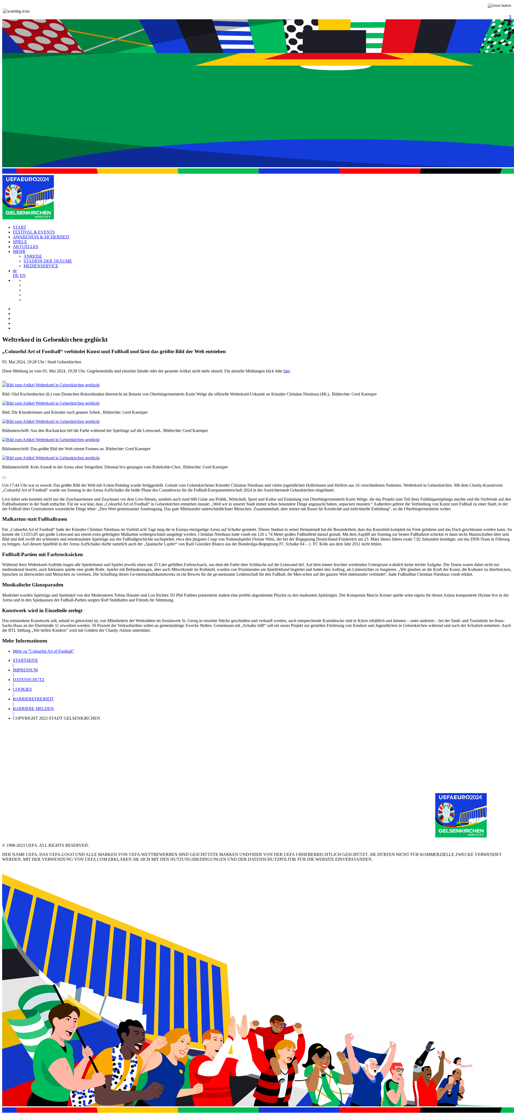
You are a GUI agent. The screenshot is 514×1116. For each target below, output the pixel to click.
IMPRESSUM (25, 670)
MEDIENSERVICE (41, 266)
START (19, 227)
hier (287, 371)
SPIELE (20, 241)
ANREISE (33, 256)
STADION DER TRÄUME (48, 261)
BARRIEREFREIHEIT (33, 699)
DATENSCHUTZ (28, 679)
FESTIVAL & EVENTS (34, 232)
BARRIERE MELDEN (33, 708)
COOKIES (22, 689)
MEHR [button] (19, 251)
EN (23, 275)
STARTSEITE (25, 660)
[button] (15, 270)
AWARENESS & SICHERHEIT (41, 237)
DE (16, 275)
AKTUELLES (25, 246)
